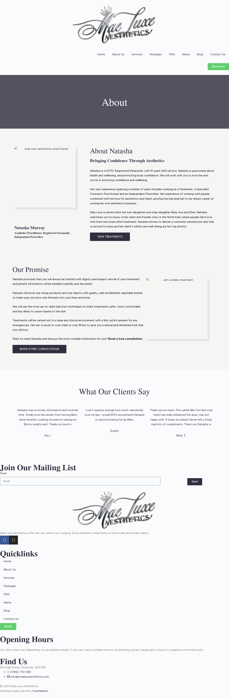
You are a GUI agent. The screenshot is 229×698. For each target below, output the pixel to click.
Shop (200, 54)
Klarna (186, 54)
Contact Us (217, 54)
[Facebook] (4, 540)
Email (3, 473)
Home (101, 54)
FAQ (172, 54)
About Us (118, 54)
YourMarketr (40, 691)
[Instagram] (13, 540)
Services (136, 54)
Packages (156, 54)
